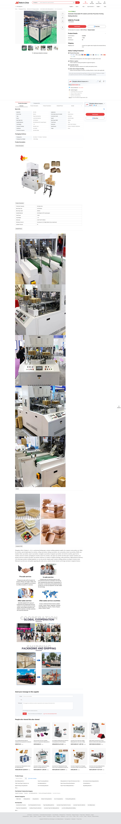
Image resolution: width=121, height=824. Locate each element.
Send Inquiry (77, 26)
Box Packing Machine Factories (34, 805)
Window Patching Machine (46, 798)
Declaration (73, 819)
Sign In (70, 97)
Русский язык (49, 816)
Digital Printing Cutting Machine (21, 785)
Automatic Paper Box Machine (79, 805)
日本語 (74, 816)
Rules (105, 6)
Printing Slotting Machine (70, 798)
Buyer (77, 6)
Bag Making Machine (87, 785)
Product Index (82, 814)
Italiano (54, 816)
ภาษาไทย (81, 816)
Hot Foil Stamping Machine (43, 785)
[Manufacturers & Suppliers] (22, 2)
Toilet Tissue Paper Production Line (22, 783)
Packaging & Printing (22, 9)
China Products (36, 814)
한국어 (71, 816)
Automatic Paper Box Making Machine (51, 808)
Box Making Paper (91, 805)
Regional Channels (75, 814)
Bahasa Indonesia (95, 816)
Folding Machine (27, 798)
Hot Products (29, 814)
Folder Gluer (18, 798)
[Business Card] (104, 109)
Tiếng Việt (89, 816)
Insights (92, 814)
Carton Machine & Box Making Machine (46, 9)
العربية (67, 816)
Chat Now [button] (97, 26)
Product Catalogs (32, 778)
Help (83, 6)
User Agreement (67, 819)
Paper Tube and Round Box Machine (67, 783)
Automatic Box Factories (21, 805)
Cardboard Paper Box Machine (35, 808)
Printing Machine (86, 783)
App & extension (90, 6)
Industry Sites (68, 814)
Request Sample (91, 29)
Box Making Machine (42, 783)
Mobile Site (88, 814)
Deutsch (58, 816)
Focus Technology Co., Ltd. (52, 819)
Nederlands (63, 816)
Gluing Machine (36, 798)
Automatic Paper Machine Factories (64, 805)
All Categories (19, 6)
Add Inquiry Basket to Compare (40, 53)
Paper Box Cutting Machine (21, 808)
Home (16, 9)
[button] (79, 106)
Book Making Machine (19, 781)
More (16, 810)
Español (35, 816)
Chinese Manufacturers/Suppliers (45, 814)
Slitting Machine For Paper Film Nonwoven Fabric (70, 781)
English (31, 816)
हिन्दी (77, 816)
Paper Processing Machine (43, 781)
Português (39, 816)
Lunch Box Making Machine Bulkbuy (69, 808)
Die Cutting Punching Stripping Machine (91, 781)
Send (25, 713)
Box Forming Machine (58, 9)
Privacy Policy (79, 819)
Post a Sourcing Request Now (50, 713)
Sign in (104, 3)
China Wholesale (55, 814)
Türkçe (85, 816)
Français (44, 816)
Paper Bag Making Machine (48, 805)
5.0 (90, 105)
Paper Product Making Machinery (67, 785)
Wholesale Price (62, 814)
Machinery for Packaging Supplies (33, 9)
